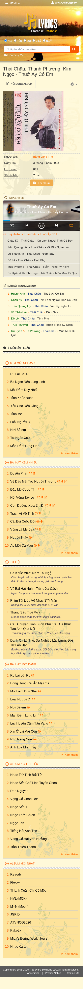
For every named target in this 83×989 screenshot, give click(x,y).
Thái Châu (34, 293)
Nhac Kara (18, 946)
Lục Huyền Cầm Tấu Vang (29, 723)
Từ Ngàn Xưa (20, 438)
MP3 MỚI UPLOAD (22, 362)
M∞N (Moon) (19, 906)
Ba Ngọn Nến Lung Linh (27, 382)
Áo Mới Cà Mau (22, 545)
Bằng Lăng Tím (43, 156)
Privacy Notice (53, 973)
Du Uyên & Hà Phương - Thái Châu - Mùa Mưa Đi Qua (42, 273)
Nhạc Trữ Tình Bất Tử (26, 775)
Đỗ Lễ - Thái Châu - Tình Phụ (26, 260)
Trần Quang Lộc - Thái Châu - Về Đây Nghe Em (38, 247)
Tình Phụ (43, 318)
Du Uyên (16, 331)
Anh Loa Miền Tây (23, 747)
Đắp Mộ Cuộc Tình (24, 489)
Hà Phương (33, 331)
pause (41, 226)
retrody (16, 874)
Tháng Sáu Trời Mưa (25, 612)
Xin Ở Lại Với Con (24, 731)
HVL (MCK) (18, 898)
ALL (10, 41)
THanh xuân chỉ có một (28, 890)
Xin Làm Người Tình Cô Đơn (58, 299)
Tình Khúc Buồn (21, 398)
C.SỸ (38, 41)
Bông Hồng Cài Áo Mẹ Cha (29, 683)
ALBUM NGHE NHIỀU (24, 763)
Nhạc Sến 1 (18, 807)
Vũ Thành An (19, 312)
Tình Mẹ (16, 414)
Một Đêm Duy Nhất (23, 390)
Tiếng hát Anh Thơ (23, 831)
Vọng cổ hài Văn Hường (28, 839)
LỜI (29, 41)
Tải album (44, 183)
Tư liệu (15, 562)
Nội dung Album (21, 84)
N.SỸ (49, 41)
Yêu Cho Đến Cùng (24, 406)
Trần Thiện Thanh (23, 847)
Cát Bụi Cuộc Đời (23, 521)
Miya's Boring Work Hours (28, 938)
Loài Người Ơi (20, 422)
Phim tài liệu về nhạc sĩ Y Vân (33, 600)
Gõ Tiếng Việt (16, 55)
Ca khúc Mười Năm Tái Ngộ (30, 573)
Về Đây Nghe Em (61, 306)
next (56, 225)
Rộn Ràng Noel (21, 739)
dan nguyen (19, 791)
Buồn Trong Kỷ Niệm (59, 324)
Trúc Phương (19, 324)
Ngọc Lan (17, 823)
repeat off (71, 225)
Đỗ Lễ (15, 318)
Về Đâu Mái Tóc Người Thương (33, 481)
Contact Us (73, 973)
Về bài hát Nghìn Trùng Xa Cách (34, 588)
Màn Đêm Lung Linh (24, 446)
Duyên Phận (19, 473)
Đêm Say (52, 312)
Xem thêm (71, 453)
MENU (13, 3)
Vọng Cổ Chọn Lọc (24, 799)
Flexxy (15, 882)
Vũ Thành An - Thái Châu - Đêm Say (30, 253)
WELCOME (66, 3)
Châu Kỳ (16, 299)
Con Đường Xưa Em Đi (27, 505)
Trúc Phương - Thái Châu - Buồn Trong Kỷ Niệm (38, 266)
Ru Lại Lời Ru (20, 374)
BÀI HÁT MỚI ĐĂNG (23, 664)
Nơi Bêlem (18, 430)
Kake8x (15, 930)
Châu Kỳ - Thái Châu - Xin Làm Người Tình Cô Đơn (40, 240)
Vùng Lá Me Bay (22, 529)
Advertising (33, 973)
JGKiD (15, 914)
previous (26, 225)
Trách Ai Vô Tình (22, 513)
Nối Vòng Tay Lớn (23, 497)
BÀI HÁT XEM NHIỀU (23, 462)
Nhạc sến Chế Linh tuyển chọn (33, 783)
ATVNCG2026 (20, 922)
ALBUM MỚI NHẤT (22, 863)
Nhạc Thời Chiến (22, 815)
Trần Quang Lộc (21, 306)
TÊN (19, 41)
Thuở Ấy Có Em (54, 293)
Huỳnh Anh (18, 293)
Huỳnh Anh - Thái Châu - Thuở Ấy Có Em (33, 234)
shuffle (11, 225)
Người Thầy (19, 537)
